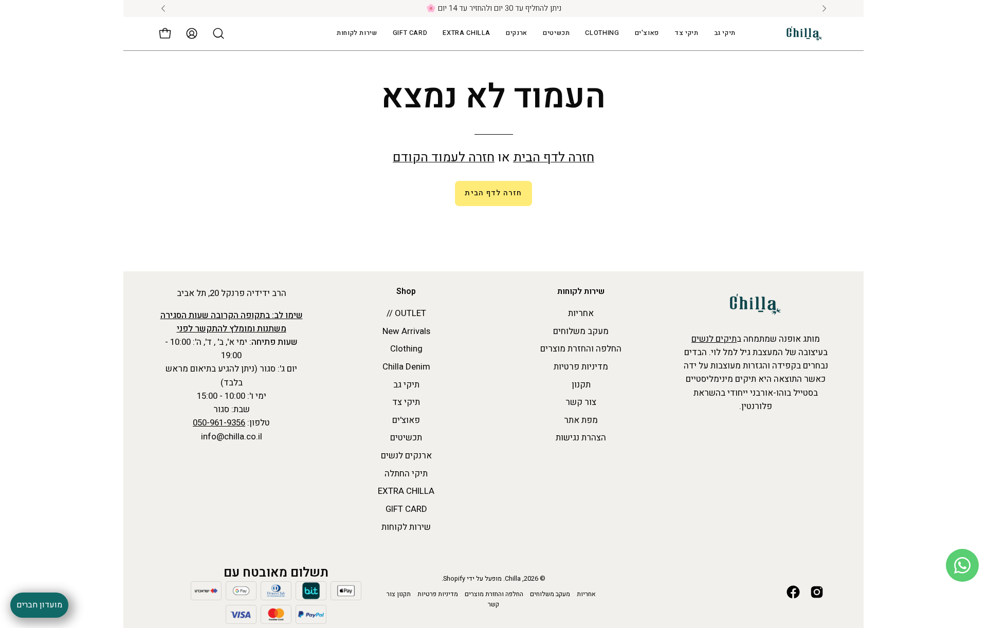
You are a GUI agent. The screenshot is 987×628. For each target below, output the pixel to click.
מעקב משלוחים (581, 331)
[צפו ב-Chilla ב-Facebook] (793, 592)
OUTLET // (406, 313)
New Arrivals (406, 331)
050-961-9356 (219, 422)
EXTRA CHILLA (406, 491)
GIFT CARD (406, 509)
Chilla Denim (406, 366)
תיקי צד (406, 402)
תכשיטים (406, 438)
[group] (493, 8)
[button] (466, 33)
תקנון (581, 384)
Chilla (513, 578)
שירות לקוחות (581, 292)
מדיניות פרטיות (581, 366)
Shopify (454, 578)
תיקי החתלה (406, 473)
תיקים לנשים (714, 339)
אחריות (581, 313)
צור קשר (580, 402)
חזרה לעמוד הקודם (444, 157)
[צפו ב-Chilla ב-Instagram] (817, 592)
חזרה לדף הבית (553, 157)
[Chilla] (804, 34)
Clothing (406, 349)
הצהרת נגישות (581, 438)
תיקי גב (406, 384)
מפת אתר (581, 420)
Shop (406, 292)
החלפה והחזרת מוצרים (581, 349)
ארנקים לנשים (406, 455)
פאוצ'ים (406, 420)
